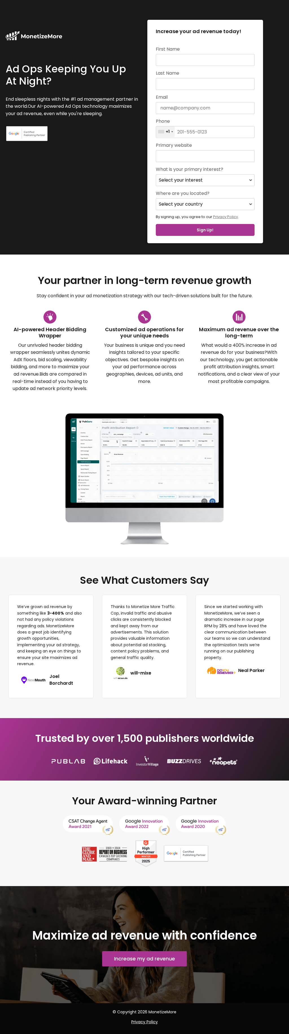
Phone (163, 121)
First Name (168, 49)
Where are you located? (182, 193)
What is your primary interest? (189, 169)
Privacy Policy (225, 216)
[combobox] (165, 131)
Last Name (167, 73)
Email (162, 97)
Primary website (174, 145)
